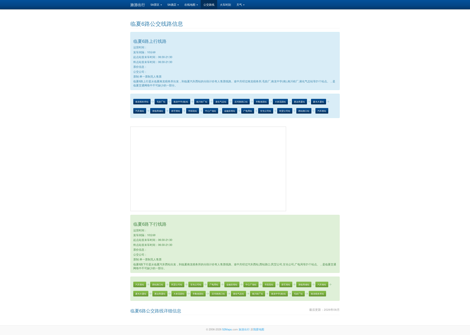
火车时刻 (225, 4)
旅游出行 (137, 4)
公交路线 (208, 4)
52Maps (227, 329)
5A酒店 (172, 4)
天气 (239, 4)
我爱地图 (258, 329)
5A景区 (155, 4)
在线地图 (190, 4)
